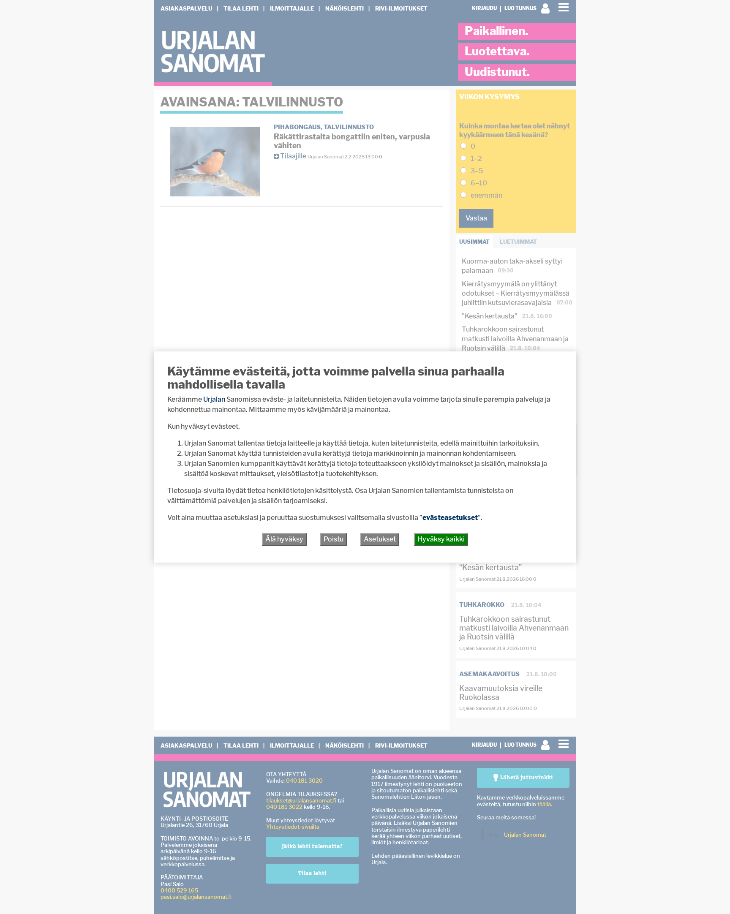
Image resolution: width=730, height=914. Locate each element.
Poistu (333, 539)
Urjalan (214, 399)
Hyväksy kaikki (441, 539)
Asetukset (380, 539)
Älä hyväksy (284, 539)
